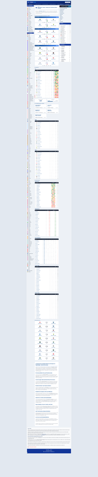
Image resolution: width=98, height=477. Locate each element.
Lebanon (29, 181)
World (29, 267)
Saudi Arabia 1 (29, 222)
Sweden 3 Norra (30, 241)
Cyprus (29, 93)
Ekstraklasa (29, 16)
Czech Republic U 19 (30, 99)
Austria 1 (29, 51)
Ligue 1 (29, 11)
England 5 (29, 113)
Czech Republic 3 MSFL (30, 98)
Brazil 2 (29, 69)
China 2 (29, 82)
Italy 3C (29, 166)
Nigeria (29, 196)
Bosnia (29, 66)
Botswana (29, 67)
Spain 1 (29, 236)
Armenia (29, 40)
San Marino (29, 221)
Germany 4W (29, 142)
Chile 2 (29, 80)
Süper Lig (29, 14)
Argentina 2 (29, 38)
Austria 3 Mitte (29, 53)
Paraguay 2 (29, 207)
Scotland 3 (29, 225)
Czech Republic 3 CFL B (30, 97)
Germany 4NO (29, 140)
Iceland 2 (29, 153)
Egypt (29, 107)
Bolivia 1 (29, 65)
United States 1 (29, 256)
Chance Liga (29, 17)
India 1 (29, 154)
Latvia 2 (29, 180)
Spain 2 (29, 237)
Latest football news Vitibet (63, 8)
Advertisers (61, 21)
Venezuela (29, 264)
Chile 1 (29, 79)
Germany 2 (29, 136)
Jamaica (29, 167)
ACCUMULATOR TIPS (62, 9)
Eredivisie (29, 12)
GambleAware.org (52, 451)
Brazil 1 (29, 68)
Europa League (30, 28)
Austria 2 (29, 52)
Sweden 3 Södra (30, 242)
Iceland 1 (29, 152)
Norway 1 (29, 199)
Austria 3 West (29, 55)
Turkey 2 (29, 251)
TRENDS (61, 15)
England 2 (29, 110)
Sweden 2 (29, 240)
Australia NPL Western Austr (31, 50)
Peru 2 (29, 209)
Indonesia (29, 156)
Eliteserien (29, 25)
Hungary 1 (29, 150)
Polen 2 (29, 211)
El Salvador (29, 108)
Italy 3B (29, 165)
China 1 (29, 81)
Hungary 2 (29, 151)
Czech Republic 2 (30, 95)
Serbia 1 (29, 227)
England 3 (29, 111)
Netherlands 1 (29, 193)
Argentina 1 (29, 37)
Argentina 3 (29, 39)
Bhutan (29, 64)
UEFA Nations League (30, 30)
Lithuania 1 (29, 182)
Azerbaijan (29, 56)
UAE (28, 252)
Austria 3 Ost (29, 54)
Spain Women (29, 238)
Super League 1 (30, 26)
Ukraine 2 (29, 255)
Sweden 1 (29, 239)
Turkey (29, 250)
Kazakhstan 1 (29, 170)
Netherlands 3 (29, 195)
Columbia (29, 83)
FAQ (60, 20)
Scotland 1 (29, 223)
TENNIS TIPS (61, 16)
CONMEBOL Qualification (31, 31)
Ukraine (29, 254)
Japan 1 (29, 168)
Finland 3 (29, 125)
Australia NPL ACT (30, 42)
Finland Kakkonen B (30, 127)
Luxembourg (29, 183)
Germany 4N (29, 139)
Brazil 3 (29, 70)
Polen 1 (29, 210)
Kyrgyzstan (29, 178)
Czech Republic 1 (30, 94)
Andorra (29, 36)
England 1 (29, 109)
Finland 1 (29, 123)
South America (29, 235)
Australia (29, 41)
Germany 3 (29, 137)
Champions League (30, 27)
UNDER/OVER (61, 14)
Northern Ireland (30, 198)
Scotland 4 (29, 226)
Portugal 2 (29, 213)
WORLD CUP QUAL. (30, 270)
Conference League (30, 29)
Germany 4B (29, 138)
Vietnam (29, 265)
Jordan (29, 169)
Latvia (29, 179)
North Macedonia (30, 197)
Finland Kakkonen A (30, 126)
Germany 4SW (29, 141)
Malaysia (29, 184)
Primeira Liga (29, 13)
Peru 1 (29, 208)
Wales (29, 266)
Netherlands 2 (29, 194)
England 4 (29, 112)
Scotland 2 (29, 224)
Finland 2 (29, 124)
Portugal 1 (29, 212)
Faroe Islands (29, 122)
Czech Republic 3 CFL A (30, 96)
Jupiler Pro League (30, 15)
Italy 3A (29, 164)
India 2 (29, 155)
